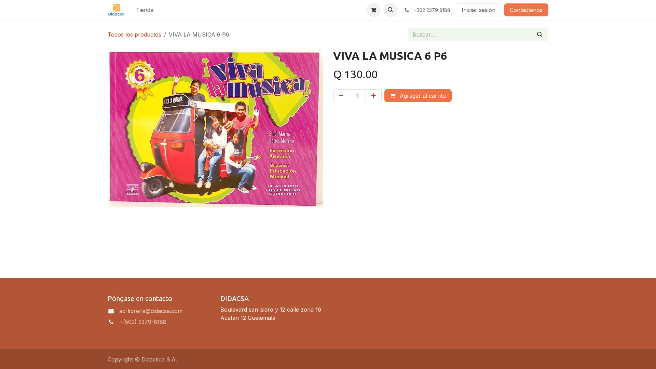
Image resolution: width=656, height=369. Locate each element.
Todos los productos (134, 34)
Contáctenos (526, 9)
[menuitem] (144, 10)
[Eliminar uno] (341, 95)
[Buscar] (539, 34)
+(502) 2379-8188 (142, 321)
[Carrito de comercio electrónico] (373, 10)
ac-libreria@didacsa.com (150, 311)
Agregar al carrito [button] (422, 95)
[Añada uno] (374, 95)
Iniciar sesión (478, 9)
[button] (390, 10)
